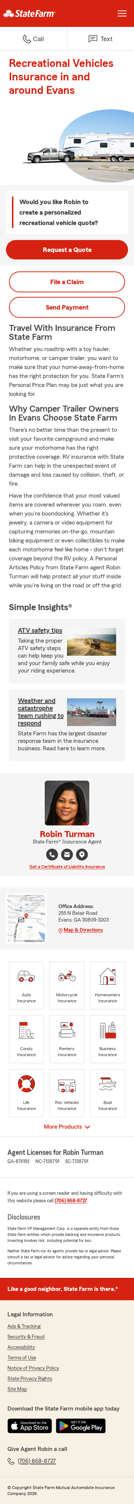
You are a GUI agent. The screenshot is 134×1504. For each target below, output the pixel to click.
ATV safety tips (40, 630)
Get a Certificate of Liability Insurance (67, 866)
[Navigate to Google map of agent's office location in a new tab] (82, 855)
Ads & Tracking (24, 1326)
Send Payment (67, 307)
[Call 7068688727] (52, 855)
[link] (33, 13)
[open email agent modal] (67, 855)
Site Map (17, 1389)
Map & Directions (83, 930)
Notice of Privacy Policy (33, 1368)
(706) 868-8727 (71, 1200)
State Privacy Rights (29, 1378)
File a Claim (67, 282)
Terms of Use (21, 1357)
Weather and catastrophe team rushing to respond (41, 711)
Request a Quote (67, 249)
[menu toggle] (122, 13)
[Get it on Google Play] (81, 1425)
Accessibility (21, 1347)
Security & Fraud (26, 1337)
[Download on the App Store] (29, 1425)
